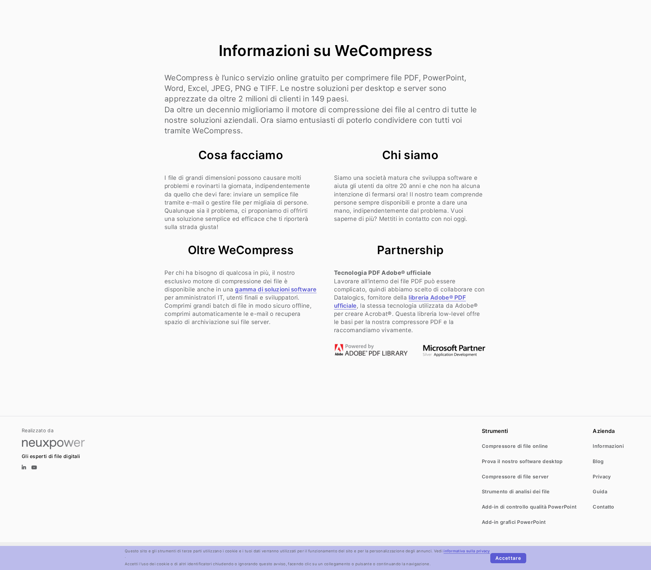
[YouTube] (34, 467)
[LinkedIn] (24, 467)
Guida (600, 491)
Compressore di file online (515, 446)
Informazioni (608, 446)
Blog (598, 461)
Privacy (602, 476)
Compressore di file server (515, 476)
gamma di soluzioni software (275, 289)
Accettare (508, 558)
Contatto (603, 507)
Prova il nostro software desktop (522, 461)
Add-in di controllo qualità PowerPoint (529, 507)
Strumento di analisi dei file (516, 491)
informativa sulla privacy (466, 551)
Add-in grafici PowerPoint (514, 522)
